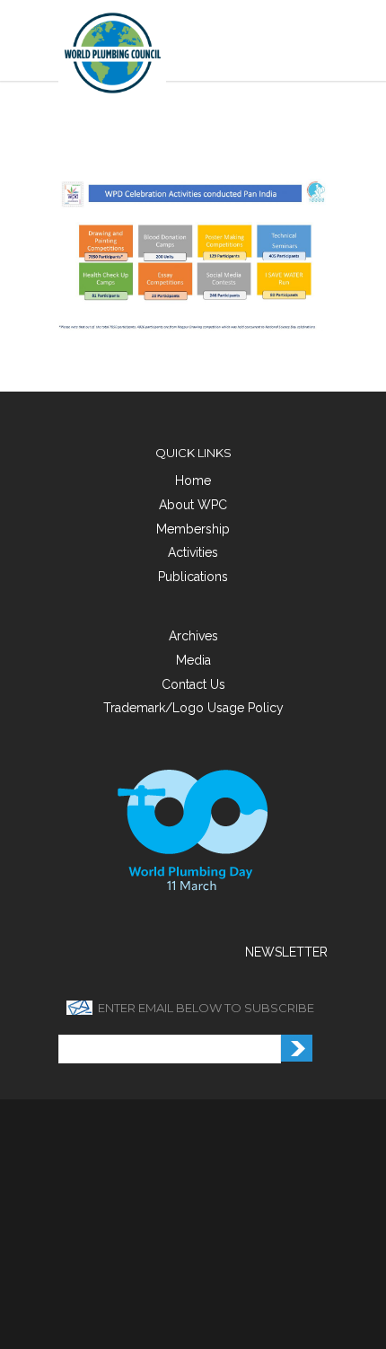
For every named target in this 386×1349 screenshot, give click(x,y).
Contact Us (193, 684)
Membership (193, 529)
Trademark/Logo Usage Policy (193, 708)
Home (193, 480)
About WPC (193, 505)
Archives (193, 636)
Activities (193, 552)
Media (193, 660)
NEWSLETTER (286, 952)
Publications (193, 576)
